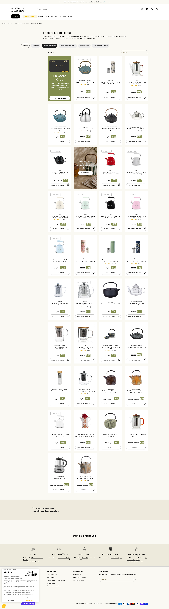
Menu (16, 16)
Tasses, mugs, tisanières (67, 45)
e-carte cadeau (67, 16)
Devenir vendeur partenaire (54, 586)
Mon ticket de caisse (78, 580)
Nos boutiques (77, 574)
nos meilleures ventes (53, 16)
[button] (156, 9)
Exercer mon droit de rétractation (56, 580)
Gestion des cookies (111, 603)
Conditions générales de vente (83, 603)
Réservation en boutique (79, 577)
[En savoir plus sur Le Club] (33, 549)
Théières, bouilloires (49, 45)
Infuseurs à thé (84, 45)
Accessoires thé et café (101, 45)
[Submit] (133, 579)
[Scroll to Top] (166, 599)
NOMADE (40, 16)
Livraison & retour (52, 574)
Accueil (4, 23)
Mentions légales (98, 603)
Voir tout (25, 45)
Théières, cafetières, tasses (21, 23)
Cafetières (36, 45)
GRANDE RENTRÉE (29, 16)
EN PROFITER (85, 173)
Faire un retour (51, 577)
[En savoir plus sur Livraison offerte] (58, 549)
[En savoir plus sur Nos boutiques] (110, 549)
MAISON (10, 23)
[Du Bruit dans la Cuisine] (17, 9)
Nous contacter (51, 583)
